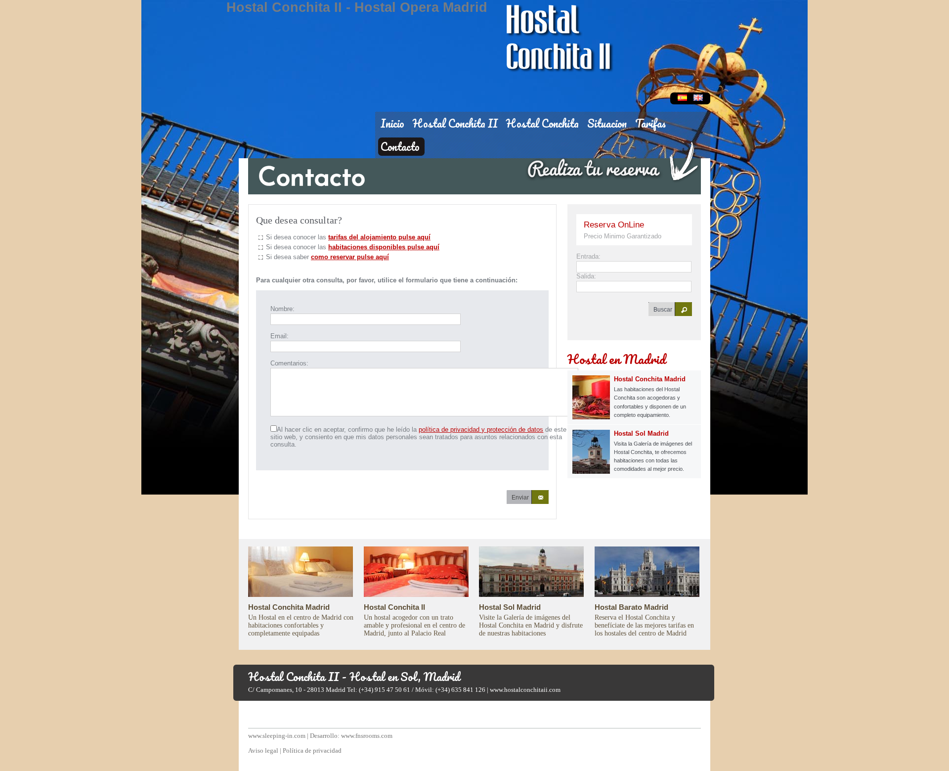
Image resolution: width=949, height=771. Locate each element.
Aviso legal (263, 750)
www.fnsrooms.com (366, 735)
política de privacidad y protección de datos (481, 429)
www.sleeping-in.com (276, 735)
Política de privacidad (312, 750)
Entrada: (588, 256)
